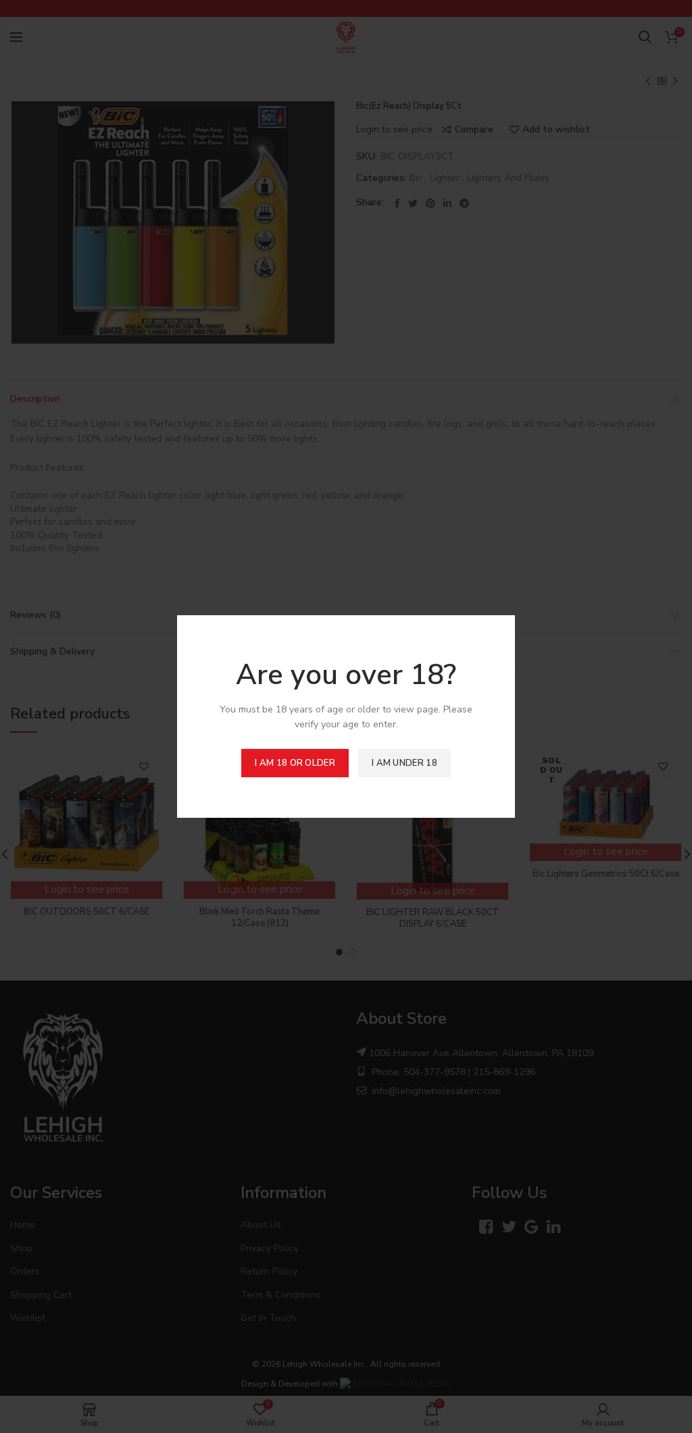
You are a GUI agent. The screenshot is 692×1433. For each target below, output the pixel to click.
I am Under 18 (404, 763)
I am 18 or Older (295, 763)
